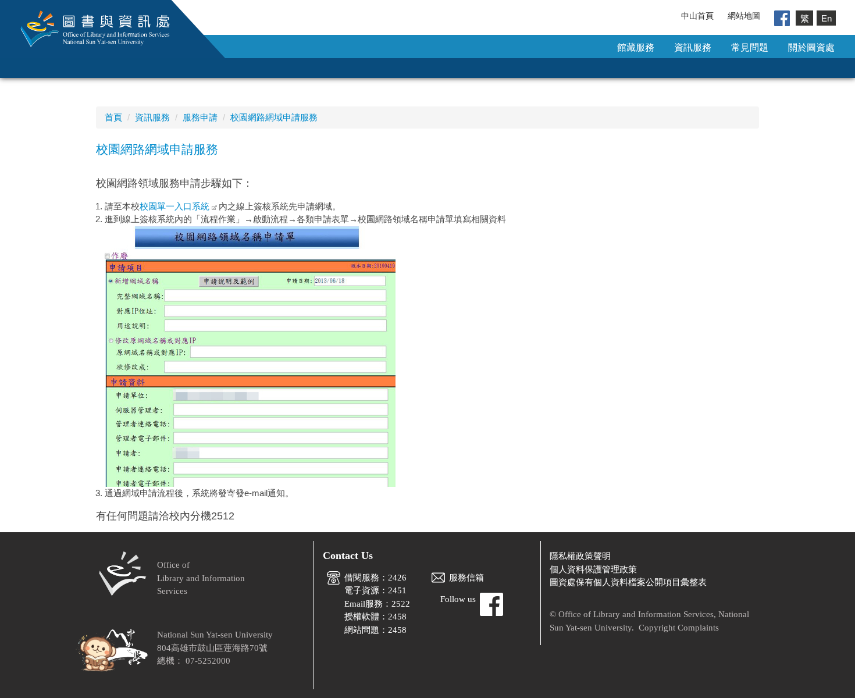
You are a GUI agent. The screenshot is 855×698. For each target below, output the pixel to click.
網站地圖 (744, 15)
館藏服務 (635, 47)
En (826, 18)
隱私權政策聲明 (580, 556)
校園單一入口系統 (174, 206)
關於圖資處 (811, 47)
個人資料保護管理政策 (593, 569)
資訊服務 (692, 47)
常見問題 (749, 47)
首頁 (113, 117)
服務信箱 (466, 577)
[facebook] (782, 17)
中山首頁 (697, 15)
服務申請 (200, 117)
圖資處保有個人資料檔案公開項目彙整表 (628, 582)
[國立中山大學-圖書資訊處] (86, 28)
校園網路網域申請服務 (274, 117)
